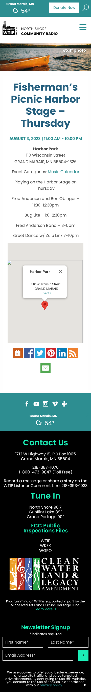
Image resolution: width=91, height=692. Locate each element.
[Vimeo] (55, 406)
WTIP (45, 541)
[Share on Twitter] (40, 355)
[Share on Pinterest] (51, 355)
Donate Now (64, 7)
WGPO (45, 550)
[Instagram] (45, 406)
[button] (44, 305)
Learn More (44, 609)
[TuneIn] (64, 406)
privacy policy (51, 685)
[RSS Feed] (73, 355)
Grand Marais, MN (20, 4)
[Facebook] (27, 406)
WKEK (45, 545)
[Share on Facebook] (29, 355)
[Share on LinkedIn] (62, 355)
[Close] (61, 271)
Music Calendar (63, 172)
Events (46, 293)
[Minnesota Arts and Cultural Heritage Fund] (45, 576)
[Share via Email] (45, 370)
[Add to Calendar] (18, 355)
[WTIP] (31, 30)
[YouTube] (36, 406)
